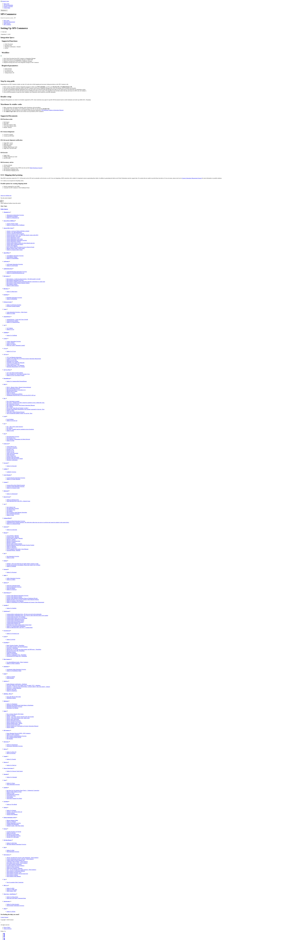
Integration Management (9, 22)
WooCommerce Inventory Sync (14, 872)
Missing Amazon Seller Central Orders (16, 248)
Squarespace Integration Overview (15, 746)
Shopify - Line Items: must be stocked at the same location (20, 716)
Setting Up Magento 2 (12, 547)
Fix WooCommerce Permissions (14, 864)
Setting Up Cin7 (10, 329)
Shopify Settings (10, 727)
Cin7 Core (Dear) (7, 369)
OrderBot (6, 605)
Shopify (5, 711)
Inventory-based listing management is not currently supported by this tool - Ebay (26, 409)
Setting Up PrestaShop (12, 653)
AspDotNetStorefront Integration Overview (17, 271)
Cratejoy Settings (11, 342)
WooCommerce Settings (12, 875)
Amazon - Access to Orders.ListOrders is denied (18, 231)
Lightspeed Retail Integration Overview (16, 521)
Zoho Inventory (7, 901)
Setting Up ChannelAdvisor (13, 322)
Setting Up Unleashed (12, 777)
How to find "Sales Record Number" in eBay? (17, 408)
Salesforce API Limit (11, 689)
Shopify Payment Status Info (13, 724)
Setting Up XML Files (12, 889)
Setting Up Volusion (11, 810)
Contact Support (4, 917)
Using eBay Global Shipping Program (15, 412)
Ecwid (5, 416)
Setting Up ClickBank (12, 335)
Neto (4, 553)
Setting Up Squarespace (12, 744)
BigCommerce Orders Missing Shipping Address (18, 283)
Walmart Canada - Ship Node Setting (15, 825)
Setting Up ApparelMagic (13, 258)
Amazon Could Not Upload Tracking (15, 233)
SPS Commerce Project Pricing (14, 737)
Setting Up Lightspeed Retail (13, 523)
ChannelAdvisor (7, 316)
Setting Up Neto (10, 557)
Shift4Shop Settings (11, 698)
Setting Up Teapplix (11, 759)
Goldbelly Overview (11, 472)
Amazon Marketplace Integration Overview (17, 240)
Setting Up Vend (10, 793)
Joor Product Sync (11, 509)
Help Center (6, 3)
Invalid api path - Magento (13, 537)
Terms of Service (8, 928)
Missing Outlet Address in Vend (14, 791)
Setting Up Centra (11, 313)
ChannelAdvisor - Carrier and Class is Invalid (17, 319)
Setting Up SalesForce (12, 690)
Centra (5, 309)
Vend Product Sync (11, 795)
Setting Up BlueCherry (12, 291)
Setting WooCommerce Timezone (14, 868)
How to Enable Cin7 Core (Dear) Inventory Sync (18, 374)
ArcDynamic (6, 261)
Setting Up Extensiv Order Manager (15, 601)
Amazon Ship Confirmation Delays (15, 244)
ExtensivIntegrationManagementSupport (192, 178)
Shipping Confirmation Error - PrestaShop (16, 654)
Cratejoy (5, 338)
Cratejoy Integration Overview (14, 341)
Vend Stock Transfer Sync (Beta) (14, 798)
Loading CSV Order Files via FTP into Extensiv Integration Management (24, 358)
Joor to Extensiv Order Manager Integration (17, 512)
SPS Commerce (7, 24)
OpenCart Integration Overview (14, 587)
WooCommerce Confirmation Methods (16, 871)
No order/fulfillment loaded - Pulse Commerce (17, 662)
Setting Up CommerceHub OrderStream (16, 626)
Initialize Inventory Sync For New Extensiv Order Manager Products (23, 599)
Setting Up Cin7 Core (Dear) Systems (15, 375)
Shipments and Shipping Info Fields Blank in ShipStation (20, 705)
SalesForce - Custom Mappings (14, 688)
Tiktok (5, 908)
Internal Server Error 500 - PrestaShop (15, 650)
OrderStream (6, 611)
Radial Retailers (10, 678)
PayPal (5, 636)
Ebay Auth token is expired (13, 401)
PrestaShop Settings (11, 652)
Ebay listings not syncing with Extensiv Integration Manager (21, 405)
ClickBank (6, 332)
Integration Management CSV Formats (16, 366)
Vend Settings (10, 797)
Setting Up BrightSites (12, 299)
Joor (5, 504)
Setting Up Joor (10, 515)
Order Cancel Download (12, 453)
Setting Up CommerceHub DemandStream (17, 381)
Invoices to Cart (10, 450)
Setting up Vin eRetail (12, 804)
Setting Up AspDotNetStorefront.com (15, 273)
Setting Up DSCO (11, 392)
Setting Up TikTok (11, 911)
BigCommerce (7, 276)
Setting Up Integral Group (13, 499)
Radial (5, 673)
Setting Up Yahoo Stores (12, 897)
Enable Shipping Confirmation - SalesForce (17, 684)
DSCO (5, 384)
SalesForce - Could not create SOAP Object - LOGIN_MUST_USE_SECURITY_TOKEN (28, 686)
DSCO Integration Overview (13, 388)
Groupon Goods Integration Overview (15, 486)
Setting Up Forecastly (12, 466)
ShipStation (6, 701)
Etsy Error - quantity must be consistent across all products (20, 429)
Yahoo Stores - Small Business (10, 894)
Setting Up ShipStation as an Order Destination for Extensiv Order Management (25, 602)
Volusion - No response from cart (14, 811)
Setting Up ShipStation (12, 704)
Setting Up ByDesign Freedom (14, 304)
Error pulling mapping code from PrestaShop (17, 646)
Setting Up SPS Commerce (13, 734)
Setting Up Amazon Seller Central (14, 249)
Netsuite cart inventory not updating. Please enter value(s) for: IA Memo (23, 565)
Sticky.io (5, 749)
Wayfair (5, 828)
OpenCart (6, 582)
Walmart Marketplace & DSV (10, 817)
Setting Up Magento (11, 546)
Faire (5, 433)
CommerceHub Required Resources (15, 622)
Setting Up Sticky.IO (11, 752)
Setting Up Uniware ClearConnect (15, 771)
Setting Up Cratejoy (11, 344)
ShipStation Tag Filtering (12, 708)
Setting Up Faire (10, 440)
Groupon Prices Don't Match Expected (16, 485)
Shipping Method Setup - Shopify (14, 723)
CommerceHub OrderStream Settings (15, 620)
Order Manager (7, 592)
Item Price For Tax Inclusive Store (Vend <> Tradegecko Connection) (23, 790)
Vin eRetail (6, 801)
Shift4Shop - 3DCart (8, 693)
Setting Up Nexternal (11, 572)
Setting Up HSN (10, 888)
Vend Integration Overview (13, 794)
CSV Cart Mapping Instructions (14, 357)
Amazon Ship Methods (12, 245)
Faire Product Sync (11, 438)
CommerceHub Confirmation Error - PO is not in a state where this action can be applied (27, 615)
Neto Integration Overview (13, 556)
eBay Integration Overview (13, 404)
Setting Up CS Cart (11, 351)
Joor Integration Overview (13, 508)
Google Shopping (7, 474)
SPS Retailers (10, 738)
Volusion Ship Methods (12, 814)
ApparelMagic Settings (12, 257)
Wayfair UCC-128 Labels (13, 837)
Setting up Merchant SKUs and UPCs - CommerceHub (20, 627)
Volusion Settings (11, 813)
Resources (3, 10)
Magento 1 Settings (11, 539)
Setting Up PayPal (11, 639)
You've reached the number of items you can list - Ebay (19, 413)
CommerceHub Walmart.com (13, 623)
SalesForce (6, 681)
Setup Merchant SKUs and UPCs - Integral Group (18, 501)
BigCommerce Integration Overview (15, 280)
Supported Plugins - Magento (13, 550)
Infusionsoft (6, 490)
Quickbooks (6, 666)
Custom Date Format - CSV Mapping (15, 365)
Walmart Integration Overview (14, 823)
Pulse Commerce (7, 659)
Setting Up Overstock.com (13, 633)
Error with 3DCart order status (14, 696)
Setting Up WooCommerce (13, 867)
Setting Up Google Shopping (13, 479)
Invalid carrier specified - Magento (15, 538)
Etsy (4, 423)
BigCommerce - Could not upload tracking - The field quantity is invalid (23, 279)
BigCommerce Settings (12, 284)
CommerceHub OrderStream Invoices (15, 619)
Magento (5, 532)
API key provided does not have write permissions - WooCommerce (22, 857)
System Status (7, 7)
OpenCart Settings (11, 588)
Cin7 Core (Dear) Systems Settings (15, 372)
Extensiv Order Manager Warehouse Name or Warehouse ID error (22, 598)
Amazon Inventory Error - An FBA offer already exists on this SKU (22, 235)
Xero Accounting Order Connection (15, 882)
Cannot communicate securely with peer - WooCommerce (20, 859)
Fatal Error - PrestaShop (12, 648)
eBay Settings (10, 406)
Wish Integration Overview (13, 851)
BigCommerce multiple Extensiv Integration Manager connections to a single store (26, 281)
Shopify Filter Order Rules (13, 719)
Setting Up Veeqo (11, 783)
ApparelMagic (7, 252)
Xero (5, 879)
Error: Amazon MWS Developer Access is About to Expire (20, 247)
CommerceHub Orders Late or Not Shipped (17, 618)
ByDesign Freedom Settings (13, 306)
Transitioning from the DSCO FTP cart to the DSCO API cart (21, 395)
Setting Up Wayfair (11, 833)
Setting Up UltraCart (11, 765)
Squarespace (6, 741)
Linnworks (6, 526)
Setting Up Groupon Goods (13, 487)
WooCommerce (7, 854)
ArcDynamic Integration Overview (15, 264)
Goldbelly (6, 469)
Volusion (5, 807)
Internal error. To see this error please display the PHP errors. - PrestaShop (24, 649)
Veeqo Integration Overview (13, 784)
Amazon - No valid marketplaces (14, 232)
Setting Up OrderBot (11, 608)
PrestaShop (6, 642)
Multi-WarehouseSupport (36, 167)
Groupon (5, 482)
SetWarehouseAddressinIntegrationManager (52, 110)
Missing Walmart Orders (12, 820)
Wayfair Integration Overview (14, 835)
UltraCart (6, 762)
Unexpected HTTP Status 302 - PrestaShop (17, 656)
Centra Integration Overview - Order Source (17, 312)
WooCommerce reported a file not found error (17, 873)
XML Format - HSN (11, 891)
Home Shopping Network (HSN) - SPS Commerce (19, 733)
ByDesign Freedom (8, 302)
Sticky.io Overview (11, 753)
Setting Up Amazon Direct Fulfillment (15, 225)
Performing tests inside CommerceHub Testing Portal (19, 624)
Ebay (5, 398)
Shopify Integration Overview (14, 720)
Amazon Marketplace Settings (14, 241)
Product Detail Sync (11, 456)
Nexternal (6, 569)
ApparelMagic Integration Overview (15, 255)
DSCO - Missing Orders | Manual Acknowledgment (19, 387)
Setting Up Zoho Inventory (13, 904)
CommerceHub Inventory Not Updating (16, 616)
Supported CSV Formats (12, 361)
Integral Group (7, 496)
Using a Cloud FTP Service (13, 364)
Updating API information (13, 824)
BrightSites (6, 294)
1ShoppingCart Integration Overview (15, 215)
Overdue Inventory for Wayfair (14, 831)
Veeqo (5, 780)
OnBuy (5, 575)
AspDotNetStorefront (8, 268)
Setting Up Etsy (10, 430)
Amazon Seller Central (8, 228)
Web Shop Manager (8, 840)
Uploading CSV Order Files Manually (15, 362)
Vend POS (6, 787)
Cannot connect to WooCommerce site (16, 860)
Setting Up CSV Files (12, 360)
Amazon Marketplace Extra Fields (15, 239)
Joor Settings (10, 511)
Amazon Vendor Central (12, 223)
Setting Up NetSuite (11, 566)
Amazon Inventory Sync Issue (14, 236)
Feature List (6, 443)
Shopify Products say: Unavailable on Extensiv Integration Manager (22, 726)
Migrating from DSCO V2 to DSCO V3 (16, 390)
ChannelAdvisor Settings (12, 320)
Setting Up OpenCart (11, 589)
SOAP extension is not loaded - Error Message (17, 549)
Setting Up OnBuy (11, 579)
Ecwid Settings (10, 419)
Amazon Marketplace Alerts (13, 237)
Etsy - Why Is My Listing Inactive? (15, 426)
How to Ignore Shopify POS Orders (15, 714)
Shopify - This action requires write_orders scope (18, 718)
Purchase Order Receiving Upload (15, 458)
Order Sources (7, 23)
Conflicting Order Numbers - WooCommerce (17, 861)
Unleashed (6, 774)
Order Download (11, 454)
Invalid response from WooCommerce (15, 865)
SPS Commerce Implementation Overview (16, 736)
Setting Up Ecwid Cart (12, 420)
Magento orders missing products (14, 543)
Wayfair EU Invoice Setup (13, 834)
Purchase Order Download (13, 457)
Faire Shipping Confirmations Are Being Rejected (18, 439)
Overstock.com (7, 630)
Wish (5, 847)
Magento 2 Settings (11, 542)
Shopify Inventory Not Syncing (14, 722)
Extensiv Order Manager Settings (14, 597)
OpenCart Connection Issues (13, 585)
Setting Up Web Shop (12, 843)
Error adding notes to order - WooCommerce (17, 863)
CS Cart (5, 348)
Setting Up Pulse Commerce (13, 663)
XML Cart (6, 885)
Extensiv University (8, 6)
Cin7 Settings (10, 328)
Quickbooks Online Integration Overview (16, 669)
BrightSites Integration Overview (14, 297)
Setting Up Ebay (10, 410)
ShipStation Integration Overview (14, 706)
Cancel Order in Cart (11, 446)
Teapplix (5, 756)
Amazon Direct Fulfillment (9, 220)
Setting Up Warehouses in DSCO (14, 394)
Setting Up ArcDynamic (12, 265)
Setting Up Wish (10, 850)
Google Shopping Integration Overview (16, 477)
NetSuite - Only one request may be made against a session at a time (22, 563)
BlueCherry (6, 288)
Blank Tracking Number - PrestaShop (15, 645)
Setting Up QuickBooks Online (14, 670)
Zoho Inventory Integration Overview (15, 905)
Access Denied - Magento (13, 535)
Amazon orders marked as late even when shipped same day (21, 243)
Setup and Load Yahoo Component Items (16, 898)
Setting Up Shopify (11, 715)
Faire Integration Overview (13, 436)
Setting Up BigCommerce (13, 285)
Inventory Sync (10, 449)
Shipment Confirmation (12, 460)
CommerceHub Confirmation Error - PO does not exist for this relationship (24, 614)
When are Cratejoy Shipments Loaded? (16, 345)
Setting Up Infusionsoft (12, 493)
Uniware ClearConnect (8, 768)
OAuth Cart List (10, 452)
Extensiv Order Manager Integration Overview (17, 595)
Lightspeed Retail (7, 518)
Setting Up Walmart (11, 821)
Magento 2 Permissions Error (13, 541)
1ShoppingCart (7, 212)
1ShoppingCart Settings (12, 216)
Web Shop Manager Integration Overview (16, 844)
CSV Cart (6, 354)
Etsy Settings (10, 428)
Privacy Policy (7, 927)
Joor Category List (11, 507)
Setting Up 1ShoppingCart (13, 217)
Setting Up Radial (11, 676)
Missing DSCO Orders (12, 391)
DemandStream (7, 378)
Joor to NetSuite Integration (13, 513)
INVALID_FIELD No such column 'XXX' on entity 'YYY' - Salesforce (23, 685)
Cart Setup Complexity (12, 448)
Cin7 (5, 325)
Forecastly (6, 463)
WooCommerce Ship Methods (14, 876)
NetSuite (5, 560)
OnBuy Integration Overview (13, 578)
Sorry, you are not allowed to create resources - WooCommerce (21, 869)
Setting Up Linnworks (12, 529)
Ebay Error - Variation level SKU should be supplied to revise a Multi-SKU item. (26, 402)
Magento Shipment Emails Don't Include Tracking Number (20, 545)
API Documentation (8, 5)
